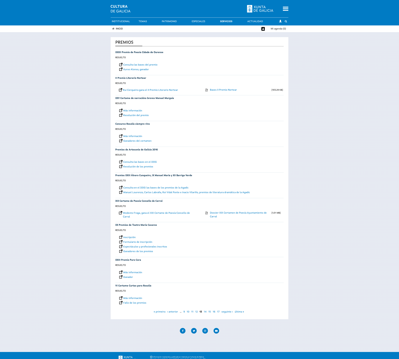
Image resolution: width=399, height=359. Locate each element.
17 (218, 312)
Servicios (226, 21)
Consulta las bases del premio (140, 65)
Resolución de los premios (138, 167)
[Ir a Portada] (120, 10)
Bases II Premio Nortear (223, 90)
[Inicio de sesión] (280, 21)
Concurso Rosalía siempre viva (132, 124)
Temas (143, 21)
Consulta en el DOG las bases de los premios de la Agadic (156, 188)
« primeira (159, 312)
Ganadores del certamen (137, 141)
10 (188, 312)
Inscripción (129, 237)
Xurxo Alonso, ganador (136, 69)
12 (196, 312)
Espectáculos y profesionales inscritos (145, 247)
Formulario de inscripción (137, 242)
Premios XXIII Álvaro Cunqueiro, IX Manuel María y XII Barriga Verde (153, 175)
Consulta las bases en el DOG (140, 162)
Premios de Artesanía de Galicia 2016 (136, 150)
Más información (132, 111)
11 (192, 312)
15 (209, 312)
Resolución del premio (136, 115)
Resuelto (120, 57)
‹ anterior (172, 312)
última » (239, 312)
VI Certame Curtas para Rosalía (133, 286)
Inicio (119, 29)
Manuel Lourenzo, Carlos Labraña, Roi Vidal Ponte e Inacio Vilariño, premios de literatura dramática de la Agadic (186, 192)
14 (205, 312)
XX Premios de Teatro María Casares (136, 225)
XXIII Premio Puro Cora (128, 260)
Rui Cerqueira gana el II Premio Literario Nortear (150, 90)
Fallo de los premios (134, 303)
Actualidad (255, 21)
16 (214, 312)
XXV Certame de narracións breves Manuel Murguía (144, 98)
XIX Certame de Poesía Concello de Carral (139, 201)
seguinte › (227, 312)
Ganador (128, 277)
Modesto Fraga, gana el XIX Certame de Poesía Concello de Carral (156, 213)
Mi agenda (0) (278, 29)
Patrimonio (169, 21)
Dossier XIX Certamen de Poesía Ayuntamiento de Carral (238, 215)
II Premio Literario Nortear (130, 78)
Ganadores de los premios (138, 251)
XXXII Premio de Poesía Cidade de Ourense (139, 52)
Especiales (198, 21)
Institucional (121, 21)
